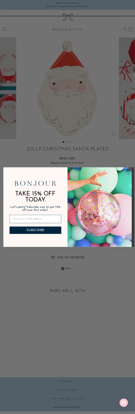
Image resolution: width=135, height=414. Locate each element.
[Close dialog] (127, 171)
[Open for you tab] (124, 402)
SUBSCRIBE (35, 230)
